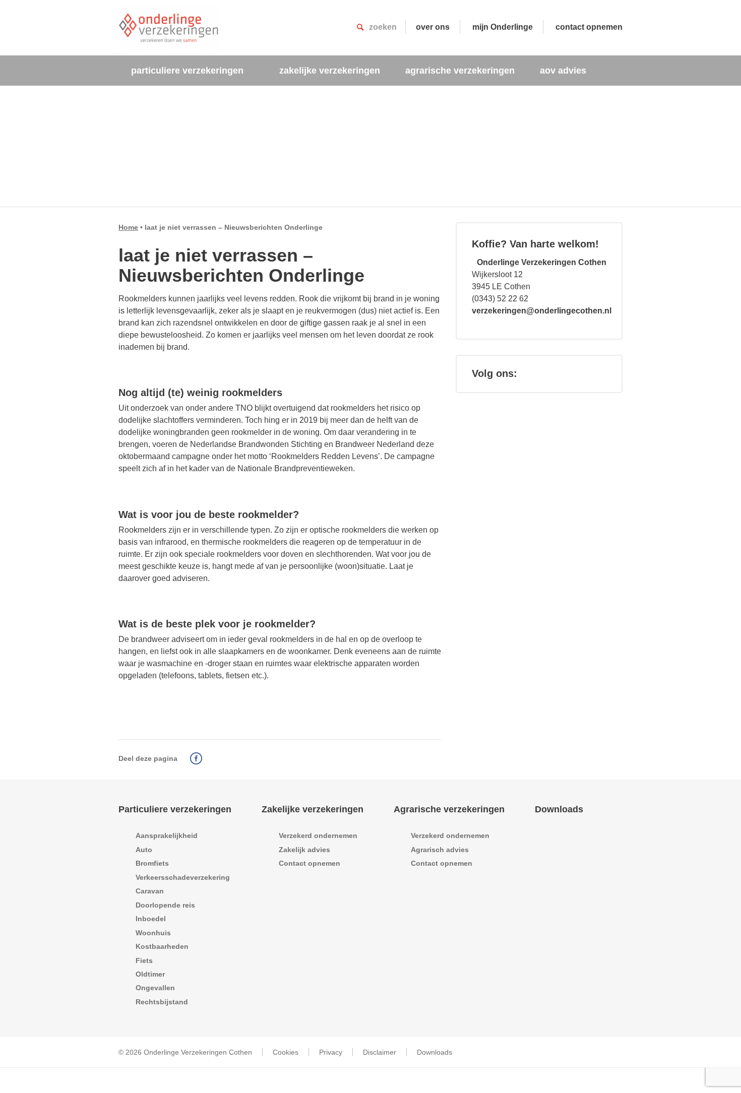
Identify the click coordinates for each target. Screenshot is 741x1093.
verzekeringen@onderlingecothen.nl (541, 310)
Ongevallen (155, 988)
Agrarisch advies (440, 850)
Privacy (330, 1052)
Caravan (150, 891)
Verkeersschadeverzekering (183, 877)
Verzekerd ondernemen (318, 835)
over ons (433, 27)
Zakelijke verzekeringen (312, 809)
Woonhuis (153, 933)
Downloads (559, 809)
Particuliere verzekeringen (174, 809)
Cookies (285, 1052)
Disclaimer (379, 1052)
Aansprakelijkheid (167, 835)
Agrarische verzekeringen (449, 809)
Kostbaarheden (162, 946)
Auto (144, 850)
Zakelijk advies (304, 850)
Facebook (196, 758)
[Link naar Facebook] (537, 373)
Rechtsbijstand (162, 1002)
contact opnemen (589, 27)
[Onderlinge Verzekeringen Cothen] (168, 27)
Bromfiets (152, 863)
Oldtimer (150, 974)
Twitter (211, 758)
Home (128, 227)
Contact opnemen (309, 863)
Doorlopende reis (165, 905)
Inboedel (151, 919)
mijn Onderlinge (502, 27)
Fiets (144, 960)
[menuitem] (192, 70)
